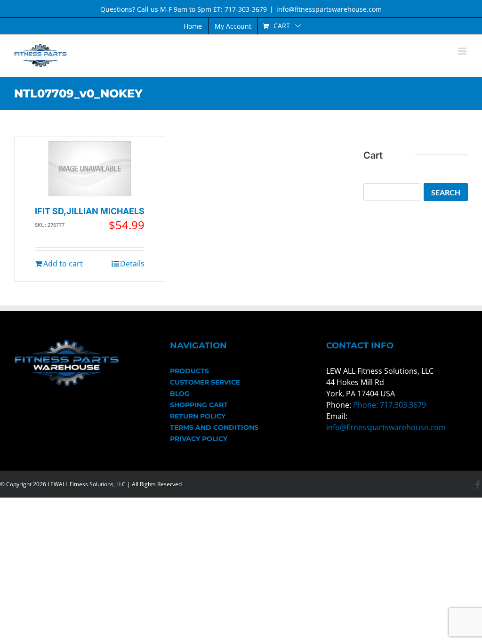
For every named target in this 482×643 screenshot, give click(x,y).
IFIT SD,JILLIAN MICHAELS (90, 211)
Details (132, 263)
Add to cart (63, 263)
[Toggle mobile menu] (463, 51)
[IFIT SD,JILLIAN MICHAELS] (89, 168)
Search (445, 192)
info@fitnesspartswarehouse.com (329, 9)
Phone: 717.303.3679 (389, 405)
